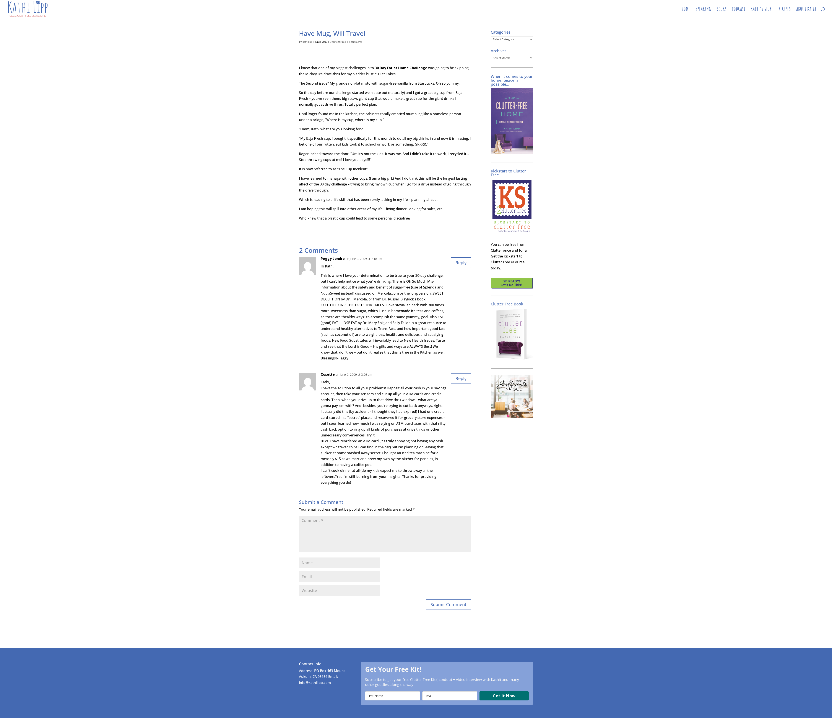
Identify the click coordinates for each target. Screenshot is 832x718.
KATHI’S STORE (762, 9)
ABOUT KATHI (806, 9)
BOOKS (722, 9)
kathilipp (307, 41)
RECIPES (785, 9)
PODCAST (738, 9)
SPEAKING (703, 9)
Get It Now (504, 696)
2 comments (355, 41)
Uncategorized (338, 41)
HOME (686, 9)
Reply (460, 263)
